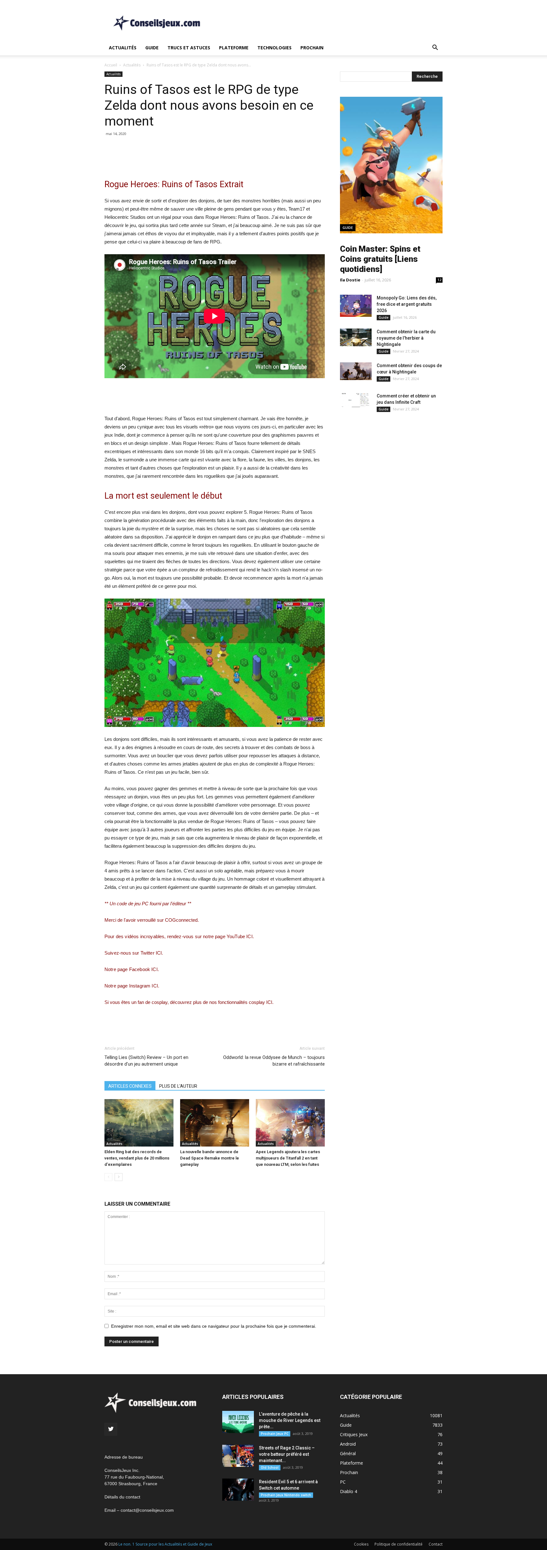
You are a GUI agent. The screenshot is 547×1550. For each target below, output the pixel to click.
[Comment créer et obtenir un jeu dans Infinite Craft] (356, 400)
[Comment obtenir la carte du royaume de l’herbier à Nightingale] (356, 337)
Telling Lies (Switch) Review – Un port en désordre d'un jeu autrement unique (146, 1061)
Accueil (110, 65)
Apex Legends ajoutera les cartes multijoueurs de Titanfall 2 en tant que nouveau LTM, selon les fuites (288, 1158)
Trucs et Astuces (188, 48)
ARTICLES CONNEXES (130, 1086)
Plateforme (233, 48)
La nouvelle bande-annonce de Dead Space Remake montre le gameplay (209, 1158)
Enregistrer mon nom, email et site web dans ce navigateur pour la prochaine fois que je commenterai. (213, 1326)
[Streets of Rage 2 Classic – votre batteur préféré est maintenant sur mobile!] (238, 1456)
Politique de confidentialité (398, 1544)
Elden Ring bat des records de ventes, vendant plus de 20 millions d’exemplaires (136, 1158)
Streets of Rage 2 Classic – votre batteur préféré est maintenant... (287, 1454)
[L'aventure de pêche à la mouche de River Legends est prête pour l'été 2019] (238, 1422)
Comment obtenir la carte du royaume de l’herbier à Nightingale (406, 338)
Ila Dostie (350, 280)
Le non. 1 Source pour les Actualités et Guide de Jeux (165, 1544)
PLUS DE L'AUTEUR (178, 1086)
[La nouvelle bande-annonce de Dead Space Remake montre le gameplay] (214, 1123)
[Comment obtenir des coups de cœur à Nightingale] (356, 371)
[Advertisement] (327, 23)
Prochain (312, 48)
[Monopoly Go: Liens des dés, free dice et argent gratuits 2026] (356, 306)
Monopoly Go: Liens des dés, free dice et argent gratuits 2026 (407, 304)
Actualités (122, 48)
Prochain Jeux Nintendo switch (286, 1495)
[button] (435, 48)
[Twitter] (110, 1429)
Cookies (361, 1544)
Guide (152, 48)
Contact (436, 1544)
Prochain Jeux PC (274, 1433)
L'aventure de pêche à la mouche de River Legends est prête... (289, 1420)
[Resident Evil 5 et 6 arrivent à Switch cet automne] (238, 1490)
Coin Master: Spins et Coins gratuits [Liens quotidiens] (380, 259)
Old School (270, 1467)
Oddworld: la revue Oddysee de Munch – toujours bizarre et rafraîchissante (274, 1061)
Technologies (274, 48)
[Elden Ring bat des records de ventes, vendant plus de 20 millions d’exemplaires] (138, 1123)
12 (439, 280)
